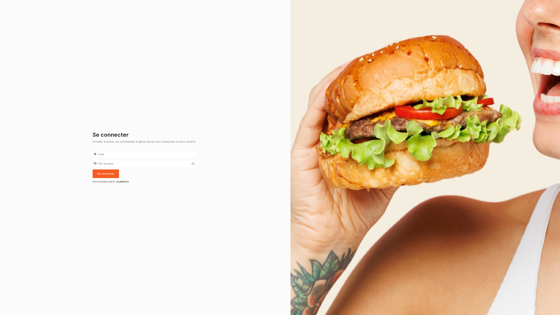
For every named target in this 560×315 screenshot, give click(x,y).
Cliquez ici (123, 181)
